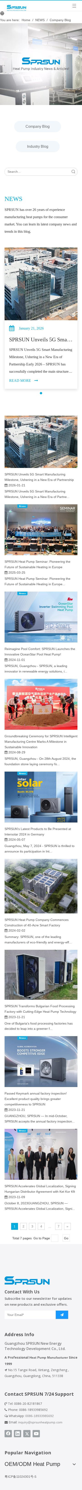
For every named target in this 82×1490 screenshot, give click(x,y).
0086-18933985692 (39, 1416)
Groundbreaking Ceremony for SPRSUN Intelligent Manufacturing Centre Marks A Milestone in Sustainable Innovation (41, 741)
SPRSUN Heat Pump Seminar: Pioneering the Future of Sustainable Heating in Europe (37, 564)
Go (66, 1238)
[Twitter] (27, 1433)
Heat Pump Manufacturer (48, 1357)
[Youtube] (36, 1433)
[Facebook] (8, 1433)
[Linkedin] (17, 1433)
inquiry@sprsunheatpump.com (40, 1422)
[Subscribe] (62, 1314)
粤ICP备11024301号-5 (20, 1476)
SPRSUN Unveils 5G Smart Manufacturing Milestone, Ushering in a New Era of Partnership (39, 477)
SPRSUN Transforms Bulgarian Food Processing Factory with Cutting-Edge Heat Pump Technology (40, 1008)
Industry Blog (37, 146)
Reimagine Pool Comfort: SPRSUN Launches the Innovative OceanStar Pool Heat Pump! (40, 651)
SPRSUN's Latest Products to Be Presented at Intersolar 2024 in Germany (38, 831)
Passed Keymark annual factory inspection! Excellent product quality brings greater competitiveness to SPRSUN (36, 1099)
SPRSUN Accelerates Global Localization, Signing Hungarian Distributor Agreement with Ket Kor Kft (40, 1188)
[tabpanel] (41, 318)
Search (73, 171)
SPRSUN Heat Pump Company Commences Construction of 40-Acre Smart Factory (37, 922)
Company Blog (38, 126)
